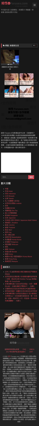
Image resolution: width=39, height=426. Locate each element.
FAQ (24, 349)
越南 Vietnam (9, 249)
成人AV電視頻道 (11, 213)
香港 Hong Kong (11, 259)
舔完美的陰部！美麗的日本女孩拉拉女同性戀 (21, 291)
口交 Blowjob (9, 196)
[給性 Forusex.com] (16, 4)
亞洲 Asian (9, 191)
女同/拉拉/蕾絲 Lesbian (13, 203)
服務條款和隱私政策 (12, 349)
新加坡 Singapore (11, 215)
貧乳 (6, 247)
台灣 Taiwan (9, 198)
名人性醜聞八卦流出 (12, 201)
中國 (6, 189)
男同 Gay (8, 232)
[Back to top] (33, 420)
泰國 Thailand (10, 227)
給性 (9, 356)
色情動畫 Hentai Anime (13, 239)
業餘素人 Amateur (11, 223)
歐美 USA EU (10, 225)
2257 (31, 352)
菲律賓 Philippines (11, 242)
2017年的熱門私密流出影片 (16, 352)
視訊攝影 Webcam (11, 244)
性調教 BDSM (10, 208)
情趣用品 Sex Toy (11, 210)
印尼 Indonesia (10, 194)
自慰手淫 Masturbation (13, 237)
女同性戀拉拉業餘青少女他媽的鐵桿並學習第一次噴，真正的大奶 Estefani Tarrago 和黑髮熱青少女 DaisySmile (21, 279)
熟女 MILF (8, 230)
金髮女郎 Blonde (11, 252)
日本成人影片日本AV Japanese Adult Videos (21, 220)
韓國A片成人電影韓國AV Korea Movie (18, 256)
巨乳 (6, 206)
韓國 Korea (9, 254)
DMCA (32, 349)
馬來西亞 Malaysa (11, 261)
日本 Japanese (10, 218)
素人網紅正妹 (10, 235)
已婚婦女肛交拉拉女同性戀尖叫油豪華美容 (20, 289)
